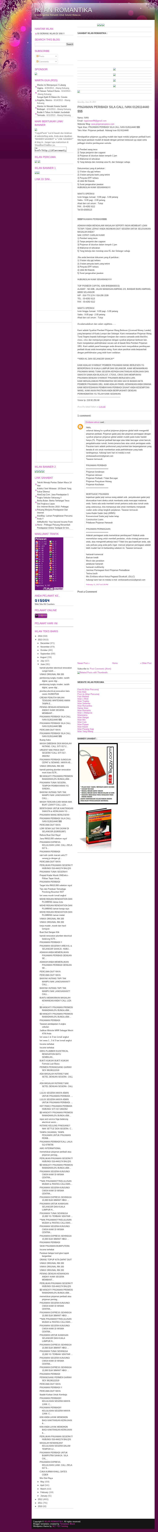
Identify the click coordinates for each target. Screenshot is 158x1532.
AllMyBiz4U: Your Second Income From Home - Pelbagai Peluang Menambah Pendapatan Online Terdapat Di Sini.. (55, 525)
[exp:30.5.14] (114, 69)
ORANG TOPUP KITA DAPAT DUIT (56, 1259)
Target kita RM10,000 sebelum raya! (56, 885)
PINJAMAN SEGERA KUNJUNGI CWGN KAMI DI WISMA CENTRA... (55, 1174)
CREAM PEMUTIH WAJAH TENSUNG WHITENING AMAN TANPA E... (55, 700)
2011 (40, 1503)
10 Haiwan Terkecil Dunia (48, 91)
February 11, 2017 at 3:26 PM (97, 584)
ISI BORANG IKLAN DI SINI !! (50, 33)
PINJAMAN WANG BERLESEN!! (54, 815)
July (42, 661)
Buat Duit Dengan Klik (49, 932)
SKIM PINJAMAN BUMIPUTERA (55, 1246)
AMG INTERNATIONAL (50, 1148)
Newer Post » (83, 663)
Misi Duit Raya (46, 1478)
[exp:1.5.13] (36, 173)
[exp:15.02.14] (114, 75)
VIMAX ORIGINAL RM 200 (52, 674)
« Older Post (146, 663)
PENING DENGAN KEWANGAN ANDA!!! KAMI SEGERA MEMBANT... (54, 710)
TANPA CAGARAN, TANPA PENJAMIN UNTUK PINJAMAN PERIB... (55, 1135)
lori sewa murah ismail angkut (53, 895)
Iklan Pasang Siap (85, 729)
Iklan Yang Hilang (85, 731)
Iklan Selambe (83, 703)
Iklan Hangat (83, 717)
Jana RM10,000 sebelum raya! (53, 838)
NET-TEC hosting (60, 1526)
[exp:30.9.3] (38, 472)
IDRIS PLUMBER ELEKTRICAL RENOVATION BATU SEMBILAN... (54, 1054)
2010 (40, 1506)
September (45, 654)
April (42, 1485)
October (44, 650)
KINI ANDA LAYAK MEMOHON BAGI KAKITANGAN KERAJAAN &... (56, 1420)
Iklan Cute (82, 722)
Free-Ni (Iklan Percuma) (88, 689)
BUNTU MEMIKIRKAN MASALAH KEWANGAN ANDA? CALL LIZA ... (55, 1001)
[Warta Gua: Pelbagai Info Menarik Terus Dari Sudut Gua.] (36, 74)
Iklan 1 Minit (82, 699)
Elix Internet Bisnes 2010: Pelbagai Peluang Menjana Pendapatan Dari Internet (53, 510)
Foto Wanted (83, 696)
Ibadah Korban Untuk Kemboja (53, 1394)
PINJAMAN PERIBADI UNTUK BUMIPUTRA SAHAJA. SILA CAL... (54, 1455)
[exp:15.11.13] (78, 25)
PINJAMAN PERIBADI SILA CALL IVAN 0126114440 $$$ (113, 109)
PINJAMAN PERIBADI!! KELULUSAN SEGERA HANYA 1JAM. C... (55, 1401)
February (44, 1492)
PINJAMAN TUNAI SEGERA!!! (54, 872)
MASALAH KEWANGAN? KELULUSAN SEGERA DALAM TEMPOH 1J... (55, 1446)
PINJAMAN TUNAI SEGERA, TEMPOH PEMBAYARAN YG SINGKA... (54, 785)
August (43, 657)
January (44, 1496)
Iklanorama (82, 715)
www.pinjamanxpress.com (102, 124)
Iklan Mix (81, 720)
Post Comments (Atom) (100, 669)
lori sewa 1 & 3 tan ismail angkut (54, 1037)
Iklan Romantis (84, 710)
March (43, 1489)
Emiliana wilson (93, 422)
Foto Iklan (81, 692)
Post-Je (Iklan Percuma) (88, 694)
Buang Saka (45, 740)
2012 (40, 1499)
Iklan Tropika (83, 701)
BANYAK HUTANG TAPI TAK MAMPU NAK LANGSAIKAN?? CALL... (55, 795)
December (45, 643)
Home (115, 663)
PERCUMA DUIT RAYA (50, 730)
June (42, 664)
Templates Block (67, 1524)
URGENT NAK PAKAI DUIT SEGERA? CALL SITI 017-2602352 (53, 753)
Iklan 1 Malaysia (84, 713)
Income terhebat (47, 1044)
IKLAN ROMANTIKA (63, 9)
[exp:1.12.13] (80, 25)
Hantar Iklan (82, 708)
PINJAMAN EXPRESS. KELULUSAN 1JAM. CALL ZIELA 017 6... (56, 845)
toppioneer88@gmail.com (95, 121)
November (45, 647)
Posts (41, 56)
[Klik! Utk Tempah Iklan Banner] (82, 25)
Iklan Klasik (82, 727)
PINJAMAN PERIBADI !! (51, 942)
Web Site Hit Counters (45, 604)
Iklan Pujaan (83, 724)
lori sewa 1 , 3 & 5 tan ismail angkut (56, 1040)
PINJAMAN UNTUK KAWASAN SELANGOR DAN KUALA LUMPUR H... (54, 1207)
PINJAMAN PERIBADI (50, 851)
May (42, 1482)
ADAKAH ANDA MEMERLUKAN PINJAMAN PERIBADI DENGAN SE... (56, 955)
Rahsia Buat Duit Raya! (50, 835)
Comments (43, 61)
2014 (40, 636)
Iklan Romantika (84, 706)
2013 (40, 639)
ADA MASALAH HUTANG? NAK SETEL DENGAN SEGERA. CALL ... (56, 1077)
